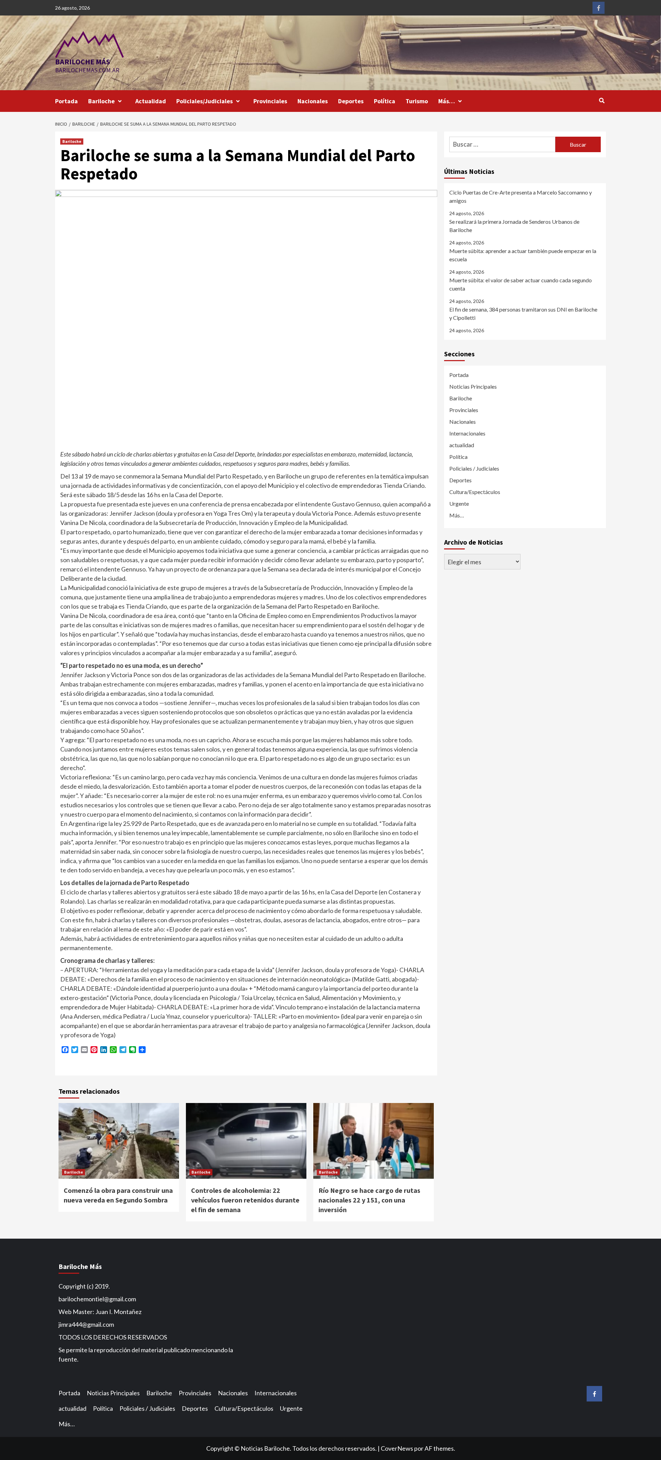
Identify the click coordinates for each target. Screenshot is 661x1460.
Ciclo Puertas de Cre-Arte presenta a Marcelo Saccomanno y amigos (520, 196)
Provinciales (270, 101)
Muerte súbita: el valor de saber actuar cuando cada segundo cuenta (520, 284)
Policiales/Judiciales (204, 101)
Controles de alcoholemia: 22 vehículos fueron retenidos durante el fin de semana (245, 1200)
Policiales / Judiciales (474, 468)
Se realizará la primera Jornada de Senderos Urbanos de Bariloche (514, 225)
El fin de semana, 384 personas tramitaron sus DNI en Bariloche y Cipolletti (523, 313)
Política (384, 101)
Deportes (351, 101)
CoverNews (397, 1448)
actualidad (461, 445)
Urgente (459, 503)
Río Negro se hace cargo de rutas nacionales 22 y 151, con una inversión (369, 1200)
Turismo (417, 101)
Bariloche (101, 101)
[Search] (601, 100)
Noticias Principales (473, 386)
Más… (446, 101)
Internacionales (467, 433)
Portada (66, 101)
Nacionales (312, 101)
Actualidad (150, 101)
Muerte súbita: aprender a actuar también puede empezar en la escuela (522, 255)
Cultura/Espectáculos (474, 492)
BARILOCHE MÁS (82, 61)
